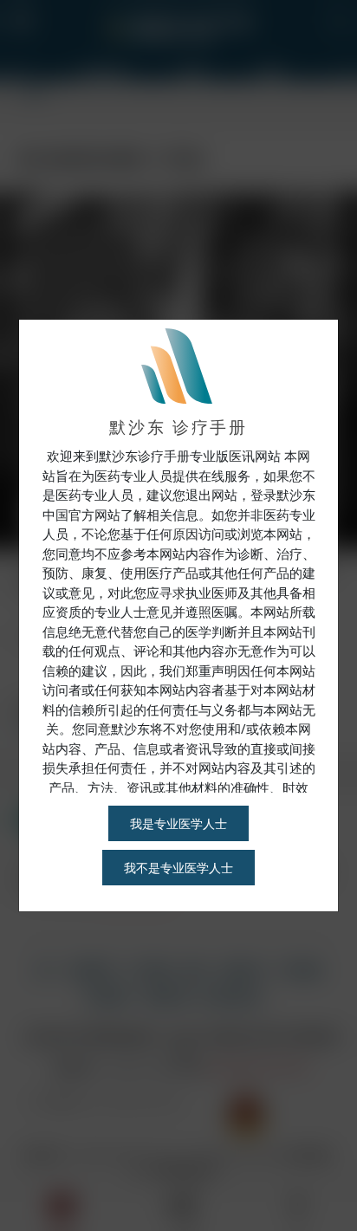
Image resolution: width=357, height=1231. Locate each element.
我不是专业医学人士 (178, 867)
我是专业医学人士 (178, 823)
